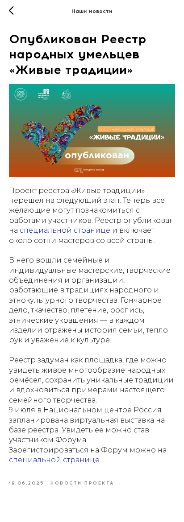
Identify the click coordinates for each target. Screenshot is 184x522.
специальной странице (65, 230)
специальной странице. (55, 460)
